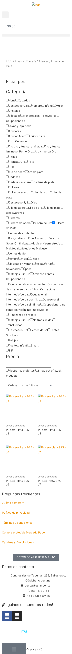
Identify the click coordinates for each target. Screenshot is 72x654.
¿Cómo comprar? (13, 502)
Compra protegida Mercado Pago (23, 532)
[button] (5, 14)
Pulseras (43, 61)
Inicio (9, 61)
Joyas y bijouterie (25, 61)
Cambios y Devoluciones (18, 542)
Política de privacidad (16, 512)
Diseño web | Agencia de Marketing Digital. (36, 631)
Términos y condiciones (17, 522)
